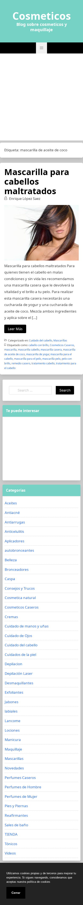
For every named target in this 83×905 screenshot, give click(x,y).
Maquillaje (13, 749)
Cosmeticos (41, 16)
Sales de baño (16, 824)
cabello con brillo (39, 345)
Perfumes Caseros (20, 777)
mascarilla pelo (51, 359)
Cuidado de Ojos (18, 635)
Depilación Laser (19, 673)
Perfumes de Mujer (21, 796)
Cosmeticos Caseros (62, 345)
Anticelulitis (14, 531)
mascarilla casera (51, 349)
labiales (11, 711)
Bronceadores (17, 569)
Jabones (11, 701)
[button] (41, 47)
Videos (10, 853)
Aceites (11, 503)
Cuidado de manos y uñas (27, 626)
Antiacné (12, 512)
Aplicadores (14, 541)
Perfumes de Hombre (23, 786)
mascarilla (10, 349)
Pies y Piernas (16, 805)
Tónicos (11, 843)
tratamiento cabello (43, 363)
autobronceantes (19, 550)
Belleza (11, 559)
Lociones (12, 730)
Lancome (12, 720)
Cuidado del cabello (40, 340)
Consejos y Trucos (20, 588)
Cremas (11, 616)
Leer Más (15, 329)
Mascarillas (60, 340)
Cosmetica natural (20, 597)
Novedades (14, 768)
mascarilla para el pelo (27, 359)
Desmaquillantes (19, 683)
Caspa (10, 578)
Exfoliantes (14, 692)
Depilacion (13, 663)
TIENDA (11, 834)
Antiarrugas (15, 522)
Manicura (13, 739)
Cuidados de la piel (20, 654)
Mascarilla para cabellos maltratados (36, 181)
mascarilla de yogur (37, 354)
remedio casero (20, 363)
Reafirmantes (16, 815)
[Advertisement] (41, 97)
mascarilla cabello (28, 349)
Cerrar (15, 892)
